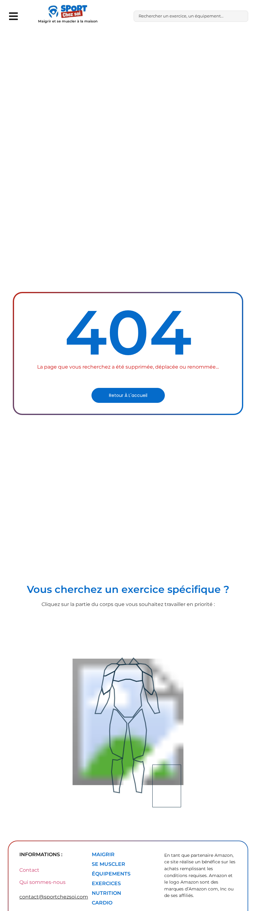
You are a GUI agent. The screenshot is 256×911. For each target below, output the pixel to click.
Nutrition (106, 893)
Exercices (106, 883)
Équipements (111, 874)
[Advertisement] (128, 79)
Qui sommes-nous (42, 882)
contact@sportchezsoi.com (53, 897)
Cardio (102, 903)
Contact (29, 870)
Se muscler (108, 864)
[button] (13, 16)
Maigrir (103, 854)
